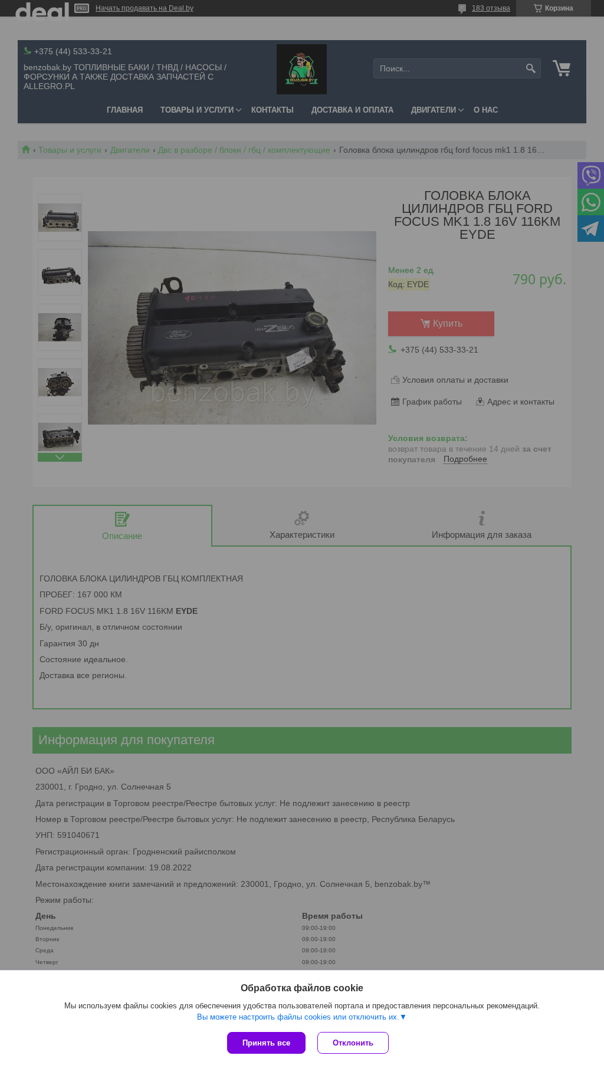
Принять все (266, 1042)
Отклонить (353, 1042)
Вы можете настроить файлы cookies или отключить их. (298, 1016)
